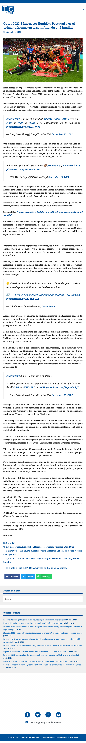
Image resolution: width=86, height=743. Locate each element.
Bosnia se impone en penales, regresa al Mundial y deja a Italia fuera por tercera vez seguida (42, 664)
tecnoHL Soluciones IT (33, 737)
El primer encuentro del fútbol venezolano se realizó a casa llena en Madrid (34, 651)
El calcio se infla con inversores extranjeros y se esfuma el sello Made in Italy (35, 661)
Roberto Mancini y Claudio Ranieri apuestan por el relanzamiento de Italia (34, 619)
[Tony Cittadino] (8, 9)
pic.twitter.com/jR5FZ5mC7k (22, 298)
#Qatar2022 (13, 119)
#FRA (20, 122)
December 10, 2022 (61, 134)
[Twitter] (38, 714)
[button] (12, 576)
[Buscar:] (43, 599)
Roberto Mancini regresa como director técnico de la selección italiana (32, 623)
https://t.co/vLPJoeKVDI (28, 294)
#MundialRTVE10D (53, 294)
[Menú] (81, 6)
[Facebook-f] (27, 714)
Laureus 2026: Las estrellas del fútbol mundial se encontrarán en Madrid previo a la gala (40, 655)
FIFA (24, 546)
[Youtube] (58, 714)
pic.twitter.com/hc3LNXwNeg (23, 126)
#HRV (25, 387)
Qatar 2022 (11, 543)
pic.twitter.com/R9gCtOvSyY (62, 387)
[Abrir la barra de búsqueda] (84, 9)
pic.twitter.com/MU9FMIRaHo (23, 169)
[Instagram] (48, 714)
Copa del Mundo (13, 546)
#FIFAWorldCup (52, 119)
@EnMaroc (53, 165)
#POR (9, 122)
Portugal (59, 546)
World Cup (69, 546)
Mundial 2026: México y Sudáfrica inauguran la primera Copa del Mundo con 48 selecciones (41, 633)
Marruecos (39, 546)
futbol (30, 546)
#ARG (15, 387)
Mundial (50, 546)
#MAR (65, 119)
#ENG (31, 122)
